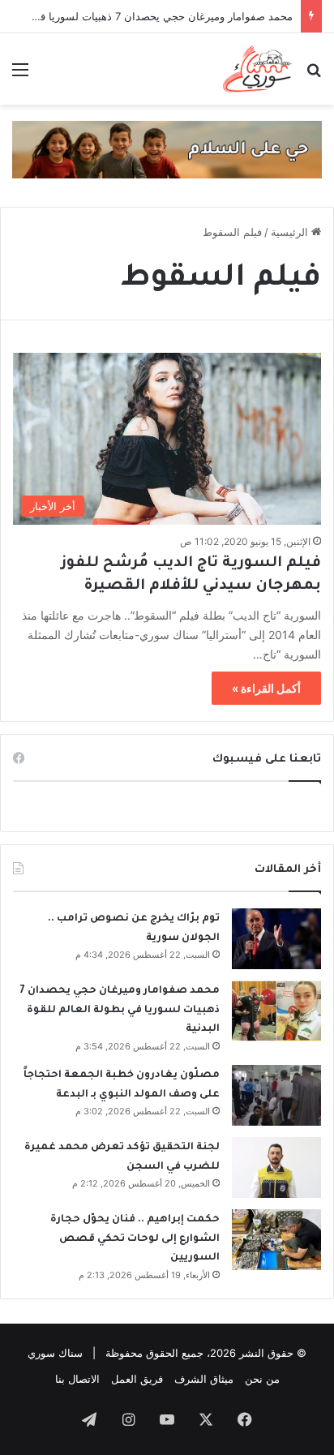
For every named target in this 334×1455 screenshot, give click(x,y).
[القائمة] (20, 75)
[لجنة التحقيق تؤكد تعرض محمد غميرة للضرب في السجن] (276, 1167)
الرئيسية (291, 231)
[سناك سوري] (258, 69)
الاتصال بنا (77, 1378)
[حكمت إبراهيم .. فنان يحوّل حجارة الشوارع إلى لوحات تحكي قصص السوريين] (276, 1239)
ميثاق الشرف (203, 1378)
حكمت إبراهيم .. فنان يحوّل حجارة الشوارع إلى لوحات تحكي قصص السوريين (135, 1239)
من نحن (262, 1378)
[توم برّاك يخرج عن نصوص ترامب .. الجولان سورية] (276, 938)
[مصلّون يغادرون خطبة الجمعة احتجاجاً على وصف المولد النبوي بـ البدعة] (276, 1095)
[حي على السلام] (167, 148)
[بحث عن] (314, 75)
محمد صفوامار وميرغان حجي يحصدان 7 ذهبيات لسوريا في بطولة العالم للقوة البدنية (119, 1010)
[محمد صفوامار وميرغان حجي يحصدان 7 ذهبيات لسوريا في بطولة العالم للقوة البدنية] (276, 1011)
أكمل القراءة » (266, 688)
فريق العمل (137, 1378)
